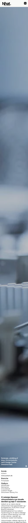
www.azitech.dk (6, 476)
